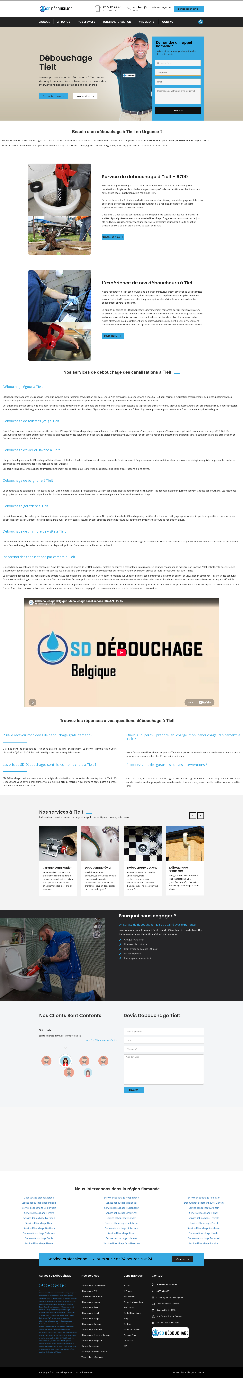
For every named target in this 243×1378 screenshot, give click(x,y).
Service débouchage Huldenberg (121, 1207)
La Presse (128, 1340)
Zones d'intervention (133, 1302)
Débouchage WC (45, 1318)
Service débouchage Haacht (203, 1233)
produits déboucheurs (60, 1346)
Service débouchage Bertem (39, 1212)
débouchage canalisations (56, 1312)
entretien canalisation (69, 1335)
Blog (126, 1318)
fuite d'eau (46, 1341)
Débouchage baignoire (91, 1340)
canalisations (43, 1301)
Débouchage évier (45, 1324)
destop (48, 1310)
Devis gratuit (111, 335)
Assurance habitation (46, 1293)
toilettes (62, 1349)
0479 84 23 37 (163, 1291)
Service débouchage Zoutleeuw (203, 1228)
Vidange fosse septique (92, 1357)
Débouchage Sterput (90, 1318)
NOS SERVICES (86, 22)
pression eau (48, 1346)
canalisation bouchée (69, 1298)
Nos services (84, 96)
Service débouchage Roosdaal (204, 1238)
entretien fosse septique (47, 1338)
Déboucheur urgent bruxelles (62, 1332)
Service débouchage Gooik (39, 1238)
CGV (125, 1346)
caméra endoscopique (46, 1298)
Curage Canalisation (90, 1346)
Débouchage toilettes (67, 1315)
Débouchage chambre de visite (96, 1335)
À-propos (128, 1291)
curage (41, 1304)
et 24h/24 (199, 1372)
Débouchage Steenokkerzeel (39, 1197)
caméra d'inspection (66, 1296)
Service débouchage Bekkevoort (39, 1207)
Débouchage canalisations (93, 1285)
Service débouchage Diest (39, 1223)
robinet (70, 1346)
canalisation (58, 1298)
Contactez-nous (52, 96)
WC (56, 1352)
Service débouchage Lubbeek (121, 1238)
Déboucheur (56, 1324)
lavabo (41, 1346)
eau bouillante (50, 1335)
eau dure (59, 1335)
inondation (60, 1341)
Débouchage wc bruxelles (60, 1318)
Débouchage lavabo (90, 1302)
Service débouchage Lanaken (203, 1243)
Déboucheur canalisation (47, 1326)
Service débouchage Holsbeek (121, 1202)
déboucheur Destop (45, 1329)
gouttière (53, 1341)
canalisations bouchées (56, 1301)
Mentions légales (132, 1329)
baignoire (73, 1293)
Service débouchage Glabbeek (39, 1233)
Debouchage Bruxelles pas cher (49, 1307)
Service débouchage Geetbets (39, 1228)
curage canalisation (50, 1304)
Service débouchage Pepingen (121, 1212)
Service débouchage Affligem (204, 1207)
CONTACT (168, 22)
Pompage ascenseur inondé (94, 1351)
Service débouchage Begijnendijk (39, 1202)
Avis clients (129, 1307)
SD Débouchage (59, 1372)
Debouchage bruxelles (65, 1304)
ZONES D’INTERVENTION (117, 22)
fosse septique (61, 1338)
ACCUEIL (44, 22)
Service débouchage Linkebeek (121, 1228)
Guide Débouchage (132, 1313)
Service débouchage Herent (39, 1243)
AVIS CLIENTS (147, 22)
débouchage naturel (52, 1315)
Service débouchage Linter (121, 1233)
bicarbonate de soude (46, 1296)
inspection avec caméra (92, 1296)
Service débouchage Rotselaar (204, 1197)
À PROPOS (63, 22)
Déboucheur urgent (45, 1332)
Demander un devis (188, 8)
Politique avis (130, 1335)
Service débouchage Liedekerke (121, 1223)
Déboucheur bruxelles (68, 1324)
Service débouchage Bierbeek (39, 1218)
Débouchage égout (65, 1321)
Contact (181, 1259)
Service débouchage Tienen (203, 1212)
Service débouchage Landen (121, 1218)
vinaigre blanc (50, 1352)
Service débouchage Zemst (204, 1223)
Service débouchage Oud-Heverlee (121, 1243)
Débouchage (56, 1309)
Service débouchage (52, 1349)
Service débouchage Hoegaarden (121, 1197)
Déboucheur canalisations (65, 1326)
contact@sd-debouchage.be (170, 1297)
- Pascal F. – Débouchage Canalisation (99, 1043)
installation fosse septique (65, 1343)
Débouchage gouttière (91, 1329)
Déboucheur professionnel (61, 1329)
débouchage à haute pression (49, 1321)
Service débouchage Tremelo (204, 1218)
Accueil (127, 1285)
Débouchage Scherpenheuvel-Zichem (204, 1202)
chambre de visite (70, 1301)
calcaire (56, 1296)
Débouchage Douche (91, 1324)
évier (59, 1352)
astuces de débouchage (61, 1293)
